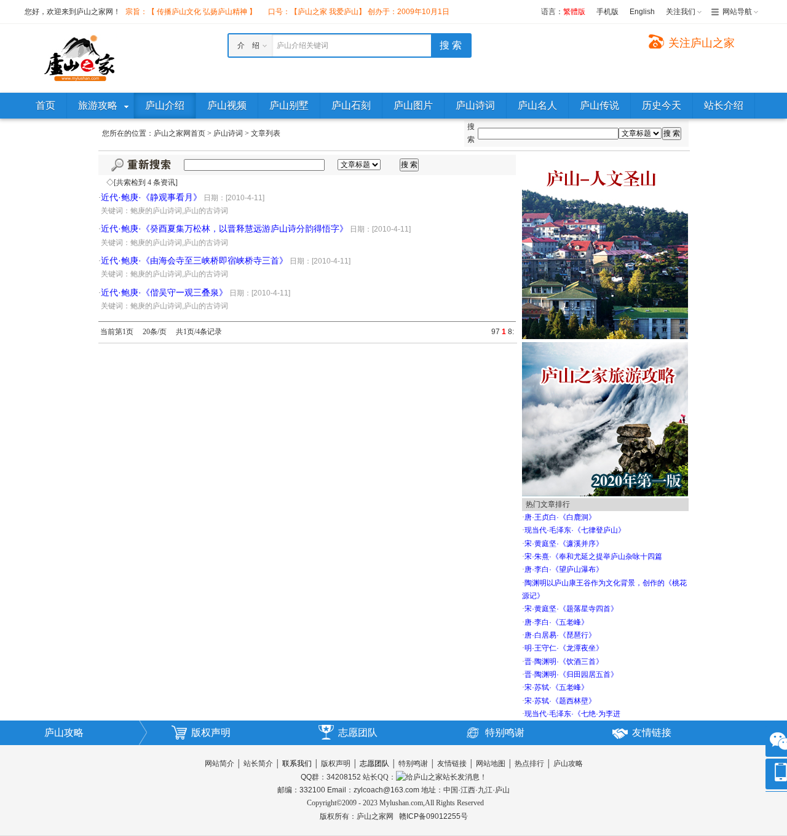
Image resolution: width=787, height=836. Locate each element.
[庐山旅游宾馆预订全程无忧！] (605, 246)
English (642, 11)
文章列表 (265, 133)
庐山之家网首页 (179, 133)
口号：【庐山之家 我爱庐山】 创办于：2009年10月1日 (358, 11)
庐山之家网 (376, 816)
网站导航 (737, 11)
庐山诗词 (228, 133)
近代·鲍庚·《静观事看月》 (151, 197)
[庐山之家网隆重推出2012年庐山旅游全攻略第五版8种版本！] (605, 418)
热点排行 (529, 763)
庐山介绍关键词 (302, 45)
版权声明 (211, 732)
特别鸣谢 (504, 732)
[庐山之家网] (80, 57)
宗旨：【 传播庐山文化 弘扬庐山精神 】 (190, 11)
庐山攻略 (64, 732)
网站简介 (219, 763)
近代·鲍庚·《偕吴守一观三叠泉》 (164, 292)
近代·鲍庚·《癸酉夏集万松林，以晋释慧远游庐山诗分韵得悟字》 (224, 228)
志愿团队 (358, 732)
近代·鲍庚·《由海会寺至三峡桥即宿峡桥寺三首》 (194, 260)
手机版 (607, 11)
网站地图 (490, 763)
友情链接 (651, 732)
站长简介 (258, 763)
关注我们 (680, 11)
